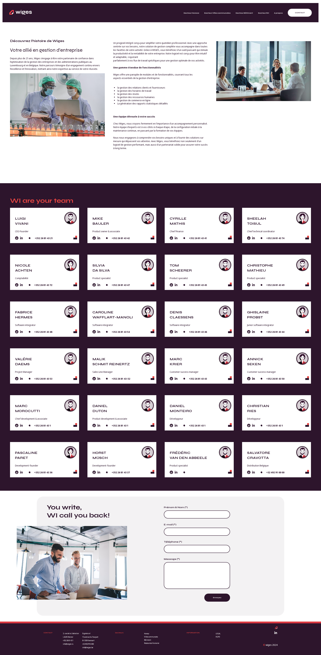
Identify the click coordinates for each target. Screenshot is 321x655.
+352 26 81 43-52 (121, 378)
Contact (300, 13)
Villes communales (151, 637)
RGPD (218, 637)
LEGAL (218, 633)
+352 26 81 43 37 (121, 472)
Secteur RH (263, 13)
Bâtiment (147, 640)
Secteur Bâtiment (244, 13)
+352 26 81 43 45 (198, 285)
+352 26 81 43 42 (121, 238)
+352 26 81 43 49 (275, 285)
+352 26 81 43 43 (198, 378)
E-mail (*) (170, 524)
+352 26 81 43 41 (198, 238)
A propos (278, 13)
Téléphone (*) (173, 541)
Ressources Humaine (151, 643)
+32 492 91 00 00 (275, 472)
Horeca (146, 633)
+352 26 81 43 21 (43, 238)
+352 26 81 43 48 (43, 331)
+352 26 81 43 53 (43, 378)
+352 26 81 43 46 (198, 331)
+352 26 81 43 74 (275, 238)
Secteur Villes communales (217, 13)
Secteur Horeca (191, 13)
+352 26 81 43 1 (42, 425)
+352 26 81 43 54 (121, 331)
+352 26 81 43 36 (43, 472)
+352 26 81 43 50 (275, 378)
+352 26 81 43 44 (275, 331)
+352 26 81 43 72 (43, 285)
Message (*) (172, 559)
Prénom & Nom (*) (176, 507)
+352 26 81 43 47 (121, 285)
